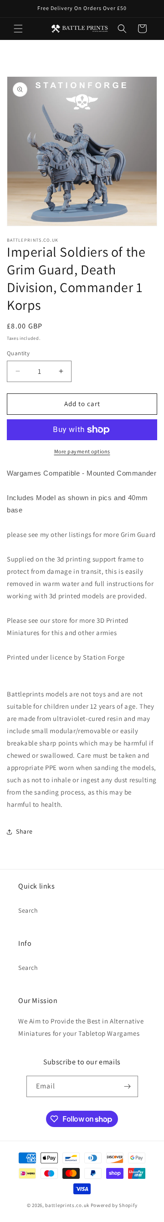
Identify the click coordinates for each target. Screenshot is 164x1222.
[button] (18, 29)
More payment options (82, 451)
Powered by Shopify (114, 1205)
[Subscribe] (128, 1086)
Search (28, 910)
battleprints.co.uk (67, 1205)
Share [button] (24, 831)
